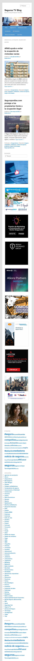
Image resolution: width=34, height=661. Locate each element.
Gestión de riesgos (10, 534)
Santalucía (12, 462)
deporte (18, 440)
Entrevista (7, 516)
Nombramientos (9, 570)
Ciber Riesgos (8, 482)
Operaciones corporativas (11, 573)
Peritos (6, 581)
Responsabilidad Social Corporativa (14, 597)
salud (24, 459)
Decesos (7, 499)
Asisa (20, 437)
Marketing (7, 562)
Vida (6, 616)
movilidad (7, 453)
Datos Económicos (10, 497)
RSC (20, 459)
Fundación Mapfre (22, 443)
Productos (7, 586)
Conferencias (8, 492)
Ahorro (6, 477)
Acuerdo (15, 434)
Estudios (7, 519)
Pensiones (7, 579)
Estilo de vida (8, 518)
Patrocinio (26, 457)
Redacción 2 (8, 58)
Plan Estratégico (9, 583)
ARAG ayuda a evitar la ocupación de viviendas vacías (14, 51)
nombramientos (23, 453)
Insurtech (19, 445)
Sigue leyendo (9, 86)
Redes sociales (9, 596)
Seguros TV (13, 27)
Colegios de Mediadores (11, 486)
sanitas (7, 462)
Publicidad (7, 590)
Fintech (7, 523)
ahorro (12, 437)
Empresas (7, 514)
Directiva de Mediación (11, 505)
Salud (6, 603)
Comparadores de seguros (12, 488)
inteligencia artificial (9, 448)
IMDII (6, 542)
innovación (8, 547)
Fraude (6, 531)
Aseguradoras (14, 90)
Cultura (6, 495)
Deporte (7, 501)
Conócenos (7, 31)
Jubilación (7, 557)
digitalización (24, 440)
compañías (10, 91)
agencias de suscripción (11, 475)
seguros (9, 465)
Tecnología (8, 468)
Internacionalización (10, 553)
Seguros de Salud (19, 466)
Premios (10, 460)
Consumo (7, 493)
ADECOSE (7, 437)
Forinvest (7, 525)
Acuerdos (21, 434)
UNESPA (13, 468)
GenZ (6, 532)
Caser (25, 437)
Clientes (7, 484)
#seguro (26, 90)
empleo (8, 443)
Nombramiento (13, 453)
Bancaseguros (8, 480)
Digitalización (8, 503)
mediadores (16, 91)
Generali (7, 445)
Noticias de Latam (22, 27)
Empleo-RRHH (8, 512)
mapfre (25, 448)
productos (7, 146)
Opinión (7, 575)
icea (10, 445)
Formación (7, 527)
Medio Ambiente (9, 566)
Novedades (7, 571)
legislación (20, 448)
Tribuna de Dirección (10, 34)
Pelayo (6, 460)
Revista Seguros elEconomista (13, 599)
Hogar (6, 538)
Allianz (15, 437)
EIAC (6, 508)
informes (14, 445)
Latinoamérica (8, 558)
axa (23, 437)
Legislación (8, 560)
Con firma (19, 34)
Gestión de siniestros (10, 536)
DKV (6, 443)
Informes (7, 545)
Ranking (7, 592)
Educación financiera (10, 506)
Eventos (7, 521)
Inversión (7, 555)
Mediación (9, 451)
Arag (6, 91)
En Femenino (16, 31)
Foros (6, 529)
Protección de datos (10, 588)
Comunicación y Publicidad (12, 490)
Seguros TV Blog (13, 10)
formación (14, 443)
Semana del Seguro (10, 609)
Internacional (8, 551)
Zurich (17, 468)
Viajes (6, 614)
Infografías (7, 544)
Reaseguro (7, 594)
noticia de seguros (24, 91)
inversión (16, 448)
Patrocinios (8, 577)
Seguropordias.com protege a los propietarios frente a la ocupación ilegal (13, 104)
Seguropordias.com (9, 148)
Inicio (6, 27)
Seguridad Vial (18, 462)
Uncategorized (8, 612)
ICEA (6, 540)
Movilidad (7, 568)
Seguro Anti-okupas (9, 93)
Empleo (7, 510)
